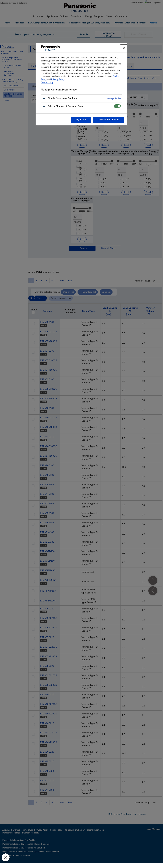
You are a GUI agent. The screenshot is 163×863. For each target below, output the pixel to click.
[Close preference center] (123, 48)
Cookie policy (47, 82)
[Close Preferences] (6, 857)
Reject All (81, 120)
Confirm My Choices (108, 120)
